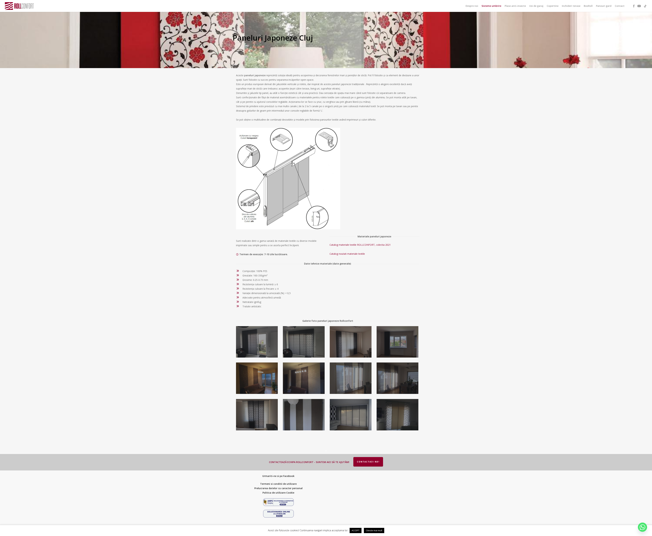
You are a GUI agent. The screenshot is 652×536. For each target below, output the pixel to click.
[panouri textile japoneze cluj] (351, 342)
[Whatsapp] (642, 527)
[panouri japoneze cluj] (398, 342)
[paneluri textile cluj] (351, 415)
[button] (645, 2)
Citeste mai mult (374, 530)
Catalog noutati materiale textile (347, 253)
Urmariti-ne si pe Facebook (278, 476)
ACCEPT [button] (355, 530)
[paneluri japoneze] (257, 415)
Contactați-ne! (368, 461)
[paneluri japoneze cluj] (257, 342)
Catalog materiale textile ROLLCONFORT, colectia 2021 (360, 244)
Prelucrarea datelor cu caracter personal (278, 488)
